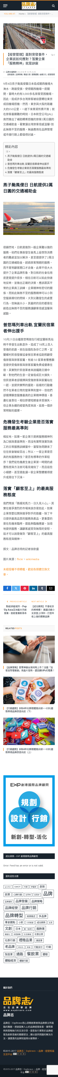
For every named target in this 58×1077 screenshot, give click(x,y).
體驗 (45, 954)
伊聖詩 (33, 887)
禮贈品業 (25, 940)
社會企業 (39, 934)
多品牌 (43, 916)
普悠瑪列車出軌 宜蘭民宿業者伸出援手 (28, 163)
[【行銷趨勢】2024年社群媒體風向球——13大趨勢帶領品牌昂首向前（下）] (29, 690)
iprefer (8, 887)
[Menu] (5, 5)
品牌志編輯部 (11, 72)
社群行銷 (10, 940)
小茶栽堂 (30, 922)
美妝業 (39, 940)
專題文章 (27, 74)
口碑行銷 (18, 894)
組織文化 (43, 74)
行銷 (48, 947)
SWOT (17, 886)
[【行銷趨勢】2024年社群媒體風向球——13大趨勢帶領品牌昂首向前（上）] (29, 731)
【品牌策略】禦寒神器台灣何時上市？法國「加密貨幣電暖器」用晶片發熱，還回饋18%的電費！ (30, 669)
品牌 (48, 893)
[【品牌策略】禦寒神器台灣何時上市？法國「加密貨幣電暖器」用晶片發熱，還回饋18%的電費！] (29, 649)
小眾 (21, 922)
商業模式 (31, 916)
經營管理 (51, 74)
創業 (7, 894)
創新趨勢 (11, 74)
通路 (19, 954)
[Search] (53, 5)
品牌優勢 (8, 902)
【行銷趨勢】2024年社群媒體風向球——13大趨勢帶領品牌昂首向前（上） (29, 751)
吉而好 (36, 895)
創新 (42, 886)
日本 (18, 928)
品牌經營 (11, 908)
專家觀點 (10, 922)
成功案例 (41, 922)
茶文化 (21, 947)
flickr (20, 559)
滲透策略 (17, 934)
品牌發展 (21, 901)
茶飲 (28, 947)
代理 (26, 887)
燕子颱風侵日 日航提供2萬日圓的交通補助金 (29, 157)
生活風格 (27, 934)
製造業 (9, 954)
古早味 (28, 895)
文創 (8, 928)
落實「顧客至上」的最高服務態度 (25, 172)
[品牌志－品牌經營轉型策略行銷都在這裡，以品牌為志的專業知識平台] (29, 5)
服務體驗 (35, 74)
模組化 (7, 934)
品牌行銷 (29, 907)
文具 (50, 922)
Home (21, 13)
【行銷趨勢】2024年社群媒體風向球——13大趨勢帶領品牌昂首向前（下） (29, 710)
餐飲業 (33, 953)
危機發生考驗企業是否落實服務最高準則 (29, 168)
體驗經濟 (10, 960)
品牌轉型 (14, 915)
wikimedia (32, 559)
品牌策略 (19, 74)
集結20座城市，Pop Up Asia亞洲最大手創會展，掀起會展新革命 (15, 610)
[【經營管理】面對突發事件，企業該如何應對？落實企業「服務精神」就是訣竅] (29, 36)
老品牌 (10, 946)
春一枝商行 (28, 929)
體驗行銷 (23, 960)
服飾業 (40, 928)
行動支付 (38, 947)
